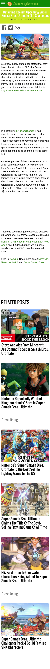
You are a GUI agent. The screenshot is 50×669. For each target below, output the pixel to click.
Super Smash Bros (34, 262)
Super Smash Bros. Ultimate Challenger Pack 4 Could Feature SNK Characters (23, 643)
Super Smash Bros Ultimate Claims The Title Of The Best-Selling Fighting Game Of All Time (24, 523)
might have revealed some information (21, 90)
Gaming (13, 259)
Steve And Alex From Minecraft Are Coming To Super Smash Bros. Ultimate (25, 349)
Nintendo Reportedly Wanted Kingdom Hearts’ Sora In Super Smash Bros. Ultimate (23, 402)
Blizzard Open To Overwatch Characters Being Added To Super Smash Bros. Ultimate (24, 576)
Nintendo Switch (9, 262)
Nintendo (43, 259)
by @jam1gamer (25, 131)
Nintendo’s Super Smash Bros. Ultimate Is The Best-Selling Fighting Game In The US (22, 469)
